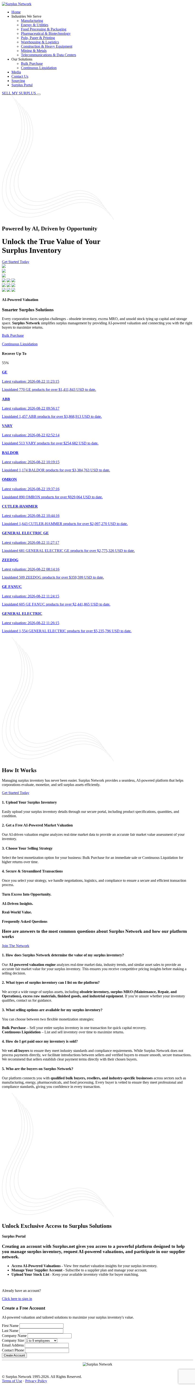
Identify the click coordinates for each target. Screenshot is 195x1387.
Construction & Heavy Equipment (46, 46)
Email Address (13, 1345)
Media (16, 72)
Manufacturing (32, 21)
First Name (10, 1326)
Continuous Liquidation (39, 68)
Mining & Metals (34, 51)
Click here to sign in (17, 1299)
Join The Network (15, 946)
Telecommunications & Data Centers (48, 55)
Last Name (10, 1331)
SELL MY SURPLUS (19, 93)
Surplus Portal (22, 85)
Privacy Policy (36, 1381)
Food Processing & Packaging (43, 29)
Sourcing (18, 81)
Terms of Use (12, 1381)
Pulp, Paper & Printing (38, 38)
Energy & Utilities (34, 25)
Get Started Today (15, 262)
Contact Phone (13, 1350)
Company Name (14, 1336)
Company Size (13, 1340)
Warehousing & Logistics (40, 42)
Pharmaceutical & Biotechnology (46, 33)
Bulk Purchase (32, 63)
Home (16, 12)
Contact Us (19, 76)
